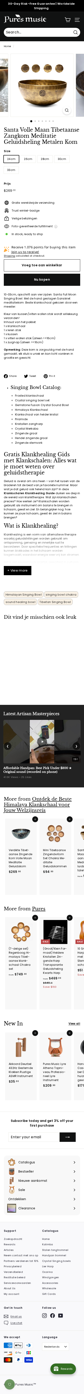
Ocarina (47, 1272)
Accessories (50, 1283)
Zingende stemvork (28, 443)
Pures (38, 909)
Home (7, 46)
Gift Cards (49, 1294)
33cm (11, 170)
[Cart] (67, 19)
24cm (11, 159)
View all (74, 1023)
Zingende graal (26, 433)
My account (11, 1294)
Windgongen (50, 1277)
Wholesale (49, 1288)
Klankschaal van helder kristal (36, 414)
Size (7, 151)
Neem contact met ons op (21, 1255)
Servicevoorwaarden (17, 1283)
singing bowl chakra (61, 594)
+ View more (17, 570)
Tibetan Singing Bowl (55, 602)
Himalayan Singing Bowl (24, 594)
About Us (9, 1288)
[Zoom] (67, 110)
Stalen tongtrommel (55, 1250)
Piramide (21, 419)
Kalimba (47, 1244)
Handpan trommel (54, 1255)
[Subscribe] (68, 1137)
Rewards (9, 1244)
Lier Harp (48, 1266)
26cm (28, 159)
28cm (45, 159)
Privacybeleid (13, 1266)
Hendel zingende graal (31, 438)
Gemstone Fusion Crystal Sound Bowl (42, 405)
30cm (62, 159)
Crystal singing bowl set (32, 400)
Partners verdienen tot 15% (21, 1261)
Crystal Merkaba (27, 428)
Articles (9, 1250)
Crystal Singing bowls (56, 1261)
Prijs (7, 183)
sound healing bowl (20, 602)
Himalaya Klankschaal (31, 410)
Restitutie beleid (14, 1277)
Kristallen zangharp (29, 424)
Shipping (9, 256)
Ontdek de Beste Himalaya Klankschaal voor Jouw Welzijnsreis (38, 804)
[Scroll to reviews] (42, 148)
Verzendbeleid (13, 1272)
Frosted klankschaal (29, 396)
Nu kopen (42, 279)
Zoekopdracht (13, 1239)
